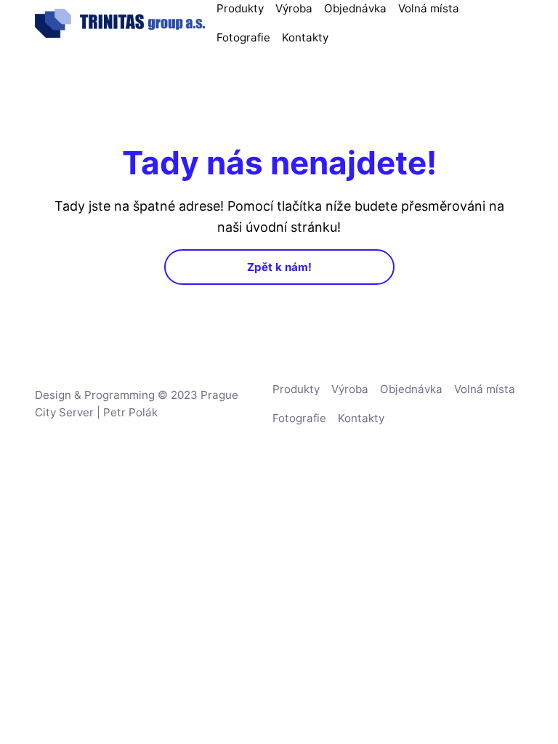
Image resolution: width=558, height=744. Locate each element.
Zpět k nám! (279, 267)
